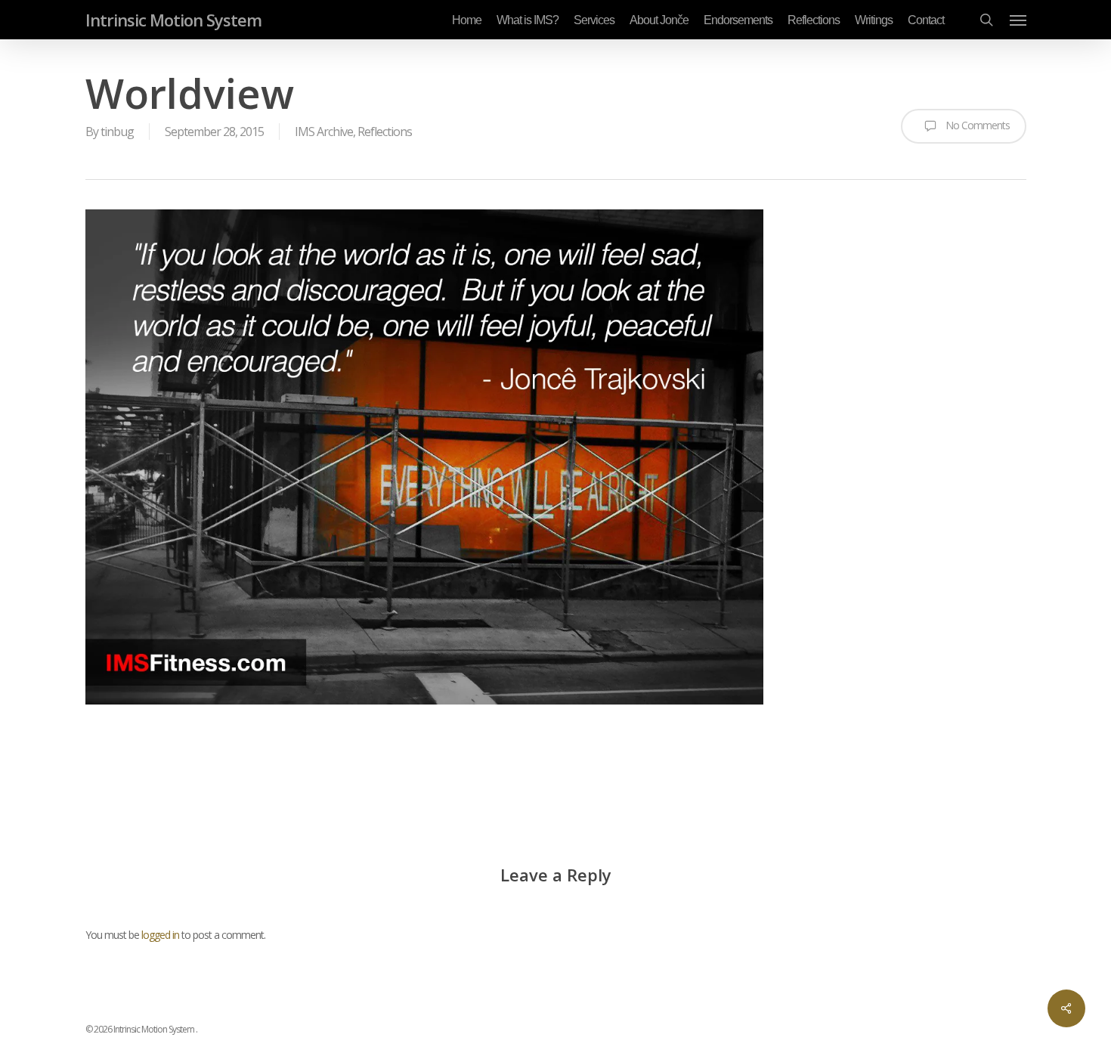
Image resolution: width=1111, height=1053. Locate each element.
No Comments (976, 125)
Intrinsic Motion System (173, 19)
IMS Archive (324, 131)
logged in (160, 935)
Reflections (384, 131)
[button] (1018, 19)
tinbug (117, 131)
